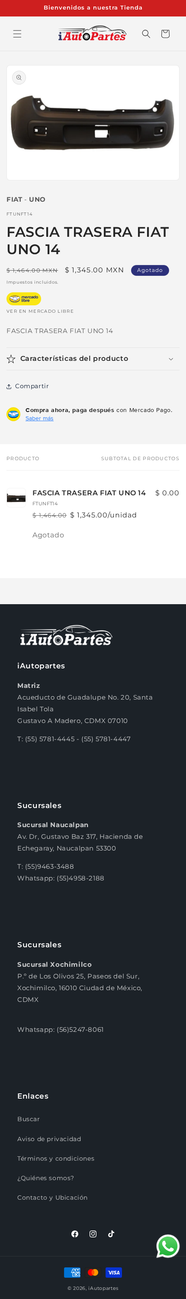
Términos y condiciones (55, 1158)
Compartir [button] (32, 386)
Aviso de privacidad (49, 1139)
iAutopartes (103, 1288)
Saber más (40, 418)
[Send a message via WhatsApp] (168, 1246)
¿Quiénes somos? (45, 1178)
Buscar (28, 1119)
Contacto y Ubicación (52, 1197)
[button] (17, 33)
